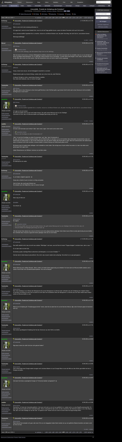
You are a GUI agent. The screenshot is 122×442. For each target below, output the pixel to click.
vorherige (39, 17)
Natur (84, 5)
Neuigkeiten (80, 2)
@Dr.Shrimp (16, 46)
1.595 (46, 17)
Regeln (16, 437)
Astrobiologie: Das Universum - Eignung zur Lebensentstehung (103, 43)
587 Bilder (36, 14)
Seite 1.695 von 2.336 (7, 17)
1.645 (49, 17)
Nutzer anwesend (103, 10)
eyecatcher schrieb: (22, 132)
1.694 (59, 17)
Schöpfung (49, 11)
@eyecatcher (16, 127)
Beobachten (53, 14)
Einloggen (103, 21)
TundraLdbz (5, 85)
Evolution (44, 11)
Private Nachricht (6, 90)
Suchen (69, 14)
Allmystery (8, 2)
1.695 (63, 17)
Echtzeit (19, 2)
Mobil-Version (22, 437)
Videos (46, 2)
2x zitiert (86, 429)
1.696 (66, 17)
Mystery (29, 5)
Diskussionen (29, 2)
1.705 (73, 17)
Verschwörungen (58, 5)
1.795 (80, 17)
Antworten (61, 14)
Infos (74, 14)
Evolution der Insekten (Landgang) (102, 60)
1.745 (76, 17)
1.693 (56, 17)
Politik (22, 5)
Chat (64, 2)
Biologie (54, 11)
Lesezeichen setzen (6, 28)
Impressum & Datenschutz (7, 437)
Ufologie (77, 5)
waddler (4, 124)
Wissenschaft (14, 5)
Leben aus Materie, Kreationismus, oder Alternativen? (102, 36)
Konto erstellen (104, 27)
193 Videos (44, 14)
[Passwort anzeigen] (109, 18)
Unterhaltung (101, 5)
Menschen (4, 5)
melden (91, 40)
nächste (89, 17)
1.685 (53, 17)
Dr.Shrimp (4, 20)
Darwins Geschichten (102, 49)
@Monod (15, 67)
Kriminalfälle (38, 5)
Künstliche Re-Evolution (103, 64)
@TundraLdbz (16, 24)
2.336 (85, 17)
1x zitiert (86, 40)
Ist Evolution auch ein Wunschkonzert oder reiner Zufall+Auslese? (103, 70)
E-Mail (68, 11)
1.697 (70, 17)
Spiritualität (47, 5)
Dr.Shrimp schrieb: (21, 49)
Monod (3, 43)
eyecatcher (4, 99)
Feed (65, 11)
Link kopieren (5, 26)
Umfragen (92, 5)
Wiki (71, 2)
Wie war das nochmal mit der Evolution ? (104, 54)
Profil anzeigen (5, 113)
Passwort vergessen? (103, 24)
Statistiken (55, 2)
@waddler (15, 202)
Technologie (69, 5)
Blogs (38, 2)
